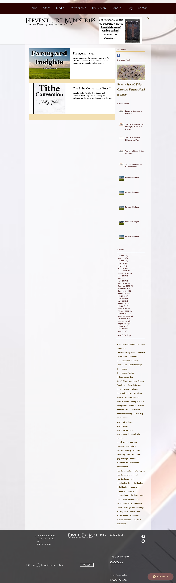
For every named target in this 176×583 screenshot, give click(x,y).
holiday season (132, 462)
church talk (135, 434)
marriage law (122, 511)
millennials (134, 515)
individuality (122, 487)
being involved (137, 401)
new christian (138, 520)
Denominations (123, 361)
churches (120, 438)
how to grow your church (127, 475)
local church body (124, 503)
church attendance (125, 422)
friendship (121, 454)
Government (122, 369)
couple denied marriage (127, 442)
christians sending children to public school (131, 414)
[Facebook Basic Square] (118, 55)
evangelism (131, 446)
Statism (120, 397)
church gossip (123, 426)
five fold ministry (124, 450)
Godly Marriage (135, 365)
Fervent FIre (122, 365)
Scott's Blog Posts (124, 393)
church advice (123, 418)
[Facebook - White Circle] (143, 536)
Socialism (138, 393)
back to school (123, 401)
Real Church (138, 381)
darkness (120, 446)
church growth (123, 434)
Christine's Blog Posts (126, 352)
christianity (136, 410)
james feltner (122, 495)
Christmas (141, 352)
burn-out (132, 405)
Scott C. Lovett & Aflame (127, 389)
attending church (132, 397)
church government (125, 430)
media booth (122, 515)
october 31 (121, 524)
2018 (143, 344)
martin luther (135, 511)
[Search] (148, 18)
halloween (134, 458)
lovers (119, 507)
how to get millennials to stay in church (131, 471)
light (142, 495)
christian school (123, 410)
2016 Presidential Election (128, 344)
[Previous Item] (121, 72)
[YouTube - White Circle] (143, 541)
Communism (122, 356)
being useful (122, 405)
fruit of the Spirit (134, 454)
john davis (133, 495)
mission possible (124, 520)
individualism (137, 483)
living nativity (134, 499)
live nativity (122, 499)
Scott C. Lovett (134, 385)
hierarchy (121, 462)
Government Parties (125, 373)
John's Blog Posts (124, 381)
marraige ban (129, 507)
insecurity (133, 487)
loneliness (138, 503)
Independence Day (125, 377)
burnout (141, 405)
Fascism (134, 361)
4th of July (121, 348)
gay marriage (122, 458)
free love (136, 450)
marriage (140, 507)
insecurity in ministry (125, 491)
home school (122, 467)
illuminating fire (123, 483)
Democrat (133, 356)
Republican (122, 385)
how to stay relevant (125, 479)
